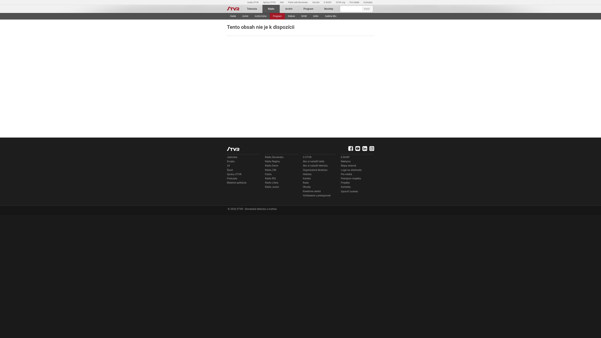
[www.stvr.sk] (233, 149)
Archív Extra (261, 16)
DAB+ (316, 16)
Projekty (345, 182)
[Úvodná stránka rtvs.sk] (233, 9)
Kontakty (368, 2)
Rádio (271, 8)
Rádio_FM (270, 170)
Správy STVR (269, 2)
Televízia (252, 8)
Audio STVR (253, 2)
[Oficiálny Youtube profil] (358, 148)
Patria (268, 174)
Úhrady (307, 186)
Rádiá (233, 16)
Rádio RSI (270, 178)
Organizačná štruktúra (315, 170)
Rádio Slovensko (274, 157)
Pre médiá (354, 2)
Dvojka (231, 161)
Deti (282, 2)
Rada (306, 182)
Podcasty (232, 178)
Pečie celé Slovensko (298, 2)
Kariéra (307, 178)
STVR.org (341, 2)
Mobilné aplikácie (236, 182)
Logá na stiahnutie (351, 170)
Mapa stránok (348, 165)
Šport (230, 170)
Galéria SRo (330, 16)
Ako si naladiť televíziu (315, 165)
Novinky (328, 8)
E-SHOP (328, 2)
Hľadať (367, 9)
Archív (245, 16)
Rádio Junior (272, 186)
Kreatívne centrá (312, 191)
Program (277, 16)
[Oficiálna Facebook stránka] (351, 148)
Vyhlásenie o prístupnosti (317, 195)
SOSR (304, 16)
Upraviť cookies (349, 191)
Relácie (291, 16)
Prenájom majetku (351, 178)
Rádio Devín (271, 165)
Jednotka (232, 157)
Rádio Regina (272, 161)
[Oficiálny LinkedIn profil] (365, 148)
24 (228, 165)
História (307, 174)
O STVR (307, 157)
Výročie (316, 2)
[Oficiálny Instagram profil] (372, 148)
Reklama (346, 161)
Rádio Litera (271, 182)
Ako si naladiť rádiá (313, 161)
